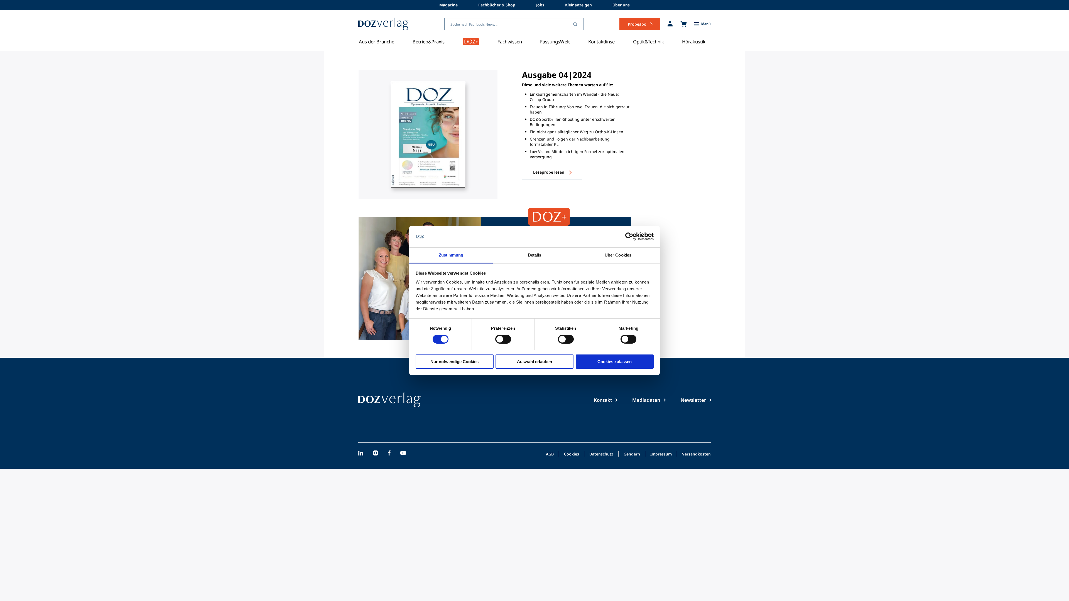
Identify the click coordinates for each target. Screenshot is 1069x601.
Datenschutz (601, 454)
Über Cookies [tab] (618, 255)
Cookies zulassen (614, 361)
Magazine (448, 5)
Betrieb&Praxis (429, 41)
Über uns (621, 5)
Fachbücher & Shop (496, 5)
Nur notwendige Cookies (454, 361)
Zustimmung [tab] (451, 255)
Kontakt (603, 400)
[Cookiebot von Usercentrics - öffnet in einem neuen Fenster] (629, 236)
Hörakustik (693, 41)
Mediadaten (646, 400)
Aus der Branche (376, 41)
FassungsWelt (555, 41)
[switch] (503, 339)
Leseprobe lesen (549, 172)
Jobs (540, 5)
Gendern (632, 454)
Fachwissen (509, 41)
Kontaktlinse (601, 41)
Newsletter (693, 400)
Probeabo (637, 24)
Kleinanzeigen (578, 5)
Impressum (661, 454)
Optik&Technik (648, 41)
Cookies (571, 454)
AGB (550, 454)
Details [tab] (534, 255)
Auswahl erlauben (534, 361)
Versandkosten (696, 454)
